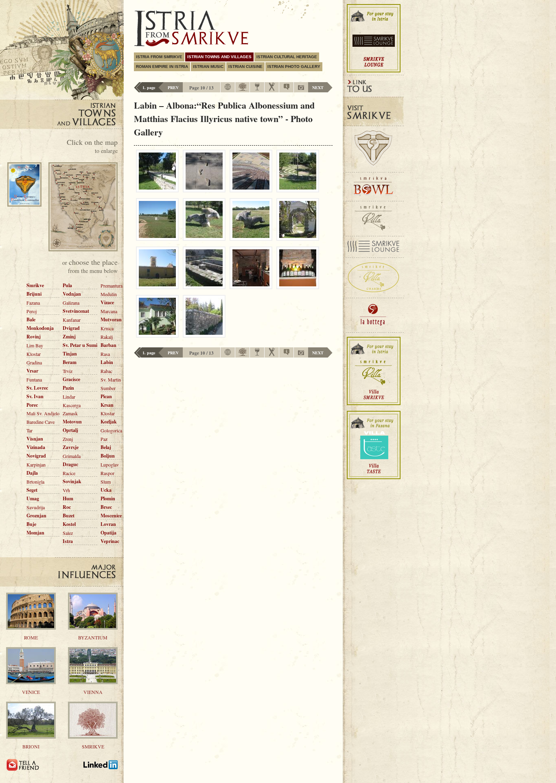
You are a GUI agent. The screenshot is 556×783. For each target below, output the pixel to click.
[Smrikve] (373, 149)
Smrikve (35, 285)
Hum (68, 498)
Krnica (107, 328)
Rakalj (107, 337)
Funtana (34, 379)
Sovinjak (72, 481)
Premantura (112, 285)
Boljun (108, 455)
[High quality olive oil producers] (242, 89)
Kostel (69, 524)
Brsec (106, 507)
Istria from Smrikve (159, 57)
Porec (32, 404)
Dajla (32, 472)
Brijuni (34, 293)
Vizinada (35, 447)
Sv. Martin (111, 379)
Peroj (31, 311)
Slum (106, 481)
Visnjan (34, 438)
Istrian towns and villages (219, 57)
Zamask (70, 413)
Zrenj (68, 439)
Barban (108, 345)
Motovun (72, 421)
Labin (107, 362)
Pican (106, 396)
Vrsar (32, 370)
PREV (173, 87)
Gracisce (71, 379)
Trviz (67, 371)
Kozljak (109, 421)
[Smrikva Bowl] (373, 186)
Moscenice (111, 515)
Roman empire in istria (162, 66)
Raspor (107, 473)
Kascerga (72, 405)
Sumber (108, 388)
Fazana (33, 302)
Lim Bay (34, 345)
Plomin (108, 498)
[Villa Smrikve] (373, 218)
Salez (68, 533)
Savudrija (35, 507)
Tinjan (70, 353)
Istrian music (208, 66)
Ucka (106, 489)
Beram (70, 362)
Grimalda (72, 456)
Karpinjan (36, 464)
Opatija (108, 532)
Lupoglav (110, 464)
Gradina (34, 362)
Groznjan (36, 515)
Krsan (107, 404)
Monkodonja (40, 328)
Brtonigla (35, 481)
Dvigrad (71, 328)
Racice (69, 473)
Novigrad (36, 455)
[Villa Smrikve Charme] (373, 278)
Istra (68, 541)
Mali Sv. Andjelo (42, 413)
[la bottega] (373, 315)
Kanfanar (72, 319)
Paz (104, 439)
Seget (31, 489)
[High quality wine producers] (257, 89)
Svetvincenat (76, 311)
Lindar (69, 396)
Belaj (106, 447)
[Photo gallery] (301, 88)
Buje (31, 524)
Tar (29, 430)
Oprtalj (70, 430)
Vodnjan (72, 293)
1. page (148, 87)
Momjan (35, 532)
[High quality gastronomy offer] (272, 89)
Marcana (109, 311)
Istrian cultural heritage (286, 57)
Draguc (70, 464)
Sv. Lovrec (37, 387)
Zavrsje (71, 447)
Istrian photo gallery (293, 66)
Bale (30, 319)
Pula (67, 285)
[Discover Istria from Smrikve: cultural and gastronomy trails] (100, 769)
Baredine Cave (40, 422)
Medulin (109, 294)
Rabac (106, 371)
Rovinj (33, 336)
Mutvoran (111, 319)
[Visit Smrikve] (373, 111)
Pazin (68, 387)
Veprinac (110, 541)
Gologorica (111, 430)
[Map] (227, 89)
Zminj (69, 336)
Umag (32, 498)
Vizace (107, 302)
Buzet (68, 515)
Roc (67, 507)
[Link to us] (373, 86)
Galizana (71, 302)
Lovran (108, 524)
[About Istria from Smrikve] (286, 88)
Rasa (105, 354)
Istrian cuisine (245, 66)
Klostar (33, 354)
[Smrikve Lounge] (373, 247)
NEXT (318, 87)
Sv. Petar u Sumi (80, 345)
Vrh (66, 490)
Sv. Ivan (35, 396)
